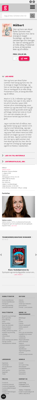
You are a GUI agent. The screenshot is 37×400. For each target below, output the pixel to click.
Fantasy (21, 323)
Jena (3, 338)
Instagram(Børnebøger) (9, 392)
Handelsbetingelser (24, 368)
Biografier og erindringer (9, 316)
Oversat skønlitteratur (8, 302)
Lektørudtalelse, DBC (15, 161)
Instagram (33, 2)
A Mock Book (6, 336)
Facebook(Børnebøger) (9, 388)
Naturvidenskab (23, 341)
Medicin (4, 368)
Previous (1, 255)
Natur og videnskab (7, 325)
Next (36, 255)
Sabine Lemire (6, 169)
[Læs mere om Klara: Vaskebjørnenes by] (18, 256)
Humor (21, 329)
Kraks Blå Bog (6, 320)
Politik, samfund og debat (9, 330)
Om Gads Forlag (23, 365)
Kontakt (21, 363)
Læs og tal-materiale (15, 155)
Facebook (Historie (7, 384)
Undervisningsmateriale (26, 354)
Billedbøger (22, 318)
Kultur (3, 321)
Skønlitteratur (23, 349)
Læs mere (9, 76)
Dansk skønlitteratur (8, 300)
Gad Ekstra (22, 370)
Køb (25, 58)
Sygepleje (5, 372)
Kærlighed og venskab (25, 334)
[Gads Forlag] (5, 8)
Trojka (4, 374)
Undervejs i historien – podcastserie (25, 304)
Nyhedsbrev (22, 374)
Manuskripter (22, 367)
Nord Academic (6, 327)
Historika (21, 302)
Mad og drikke (6, 323)
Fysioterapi (5, 365)
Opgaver (21, 343)
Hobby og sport (23, 327)
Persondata (22, 372)
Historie (21, 300)
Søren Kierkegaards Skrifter (10, 340)
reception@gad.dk (28, 392)
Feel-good (5, 304)
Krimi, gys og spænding (25, 332)
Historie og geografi (24, 325)
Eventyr (21, 321)
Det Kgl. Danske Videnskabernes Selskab (9, 342)
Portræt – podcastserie (25, 307)
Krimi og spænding (7, 305)
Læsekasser (22, 338)
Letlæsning (22, 336)
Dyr (20, 320)
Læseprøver (5, 393)
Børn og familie (6, 318)
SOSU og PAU (6, 370)
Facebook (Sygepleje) (8, 386)
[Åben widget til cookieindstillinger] (3, 396)
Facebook (30, 2)
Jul (19, 330)
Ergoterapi (5, 363)
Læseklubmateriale (7, 307)
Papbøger (22, 347)
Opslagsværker (6, 329)
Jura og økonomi (7, 367)
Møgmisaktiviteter (24, 340)
